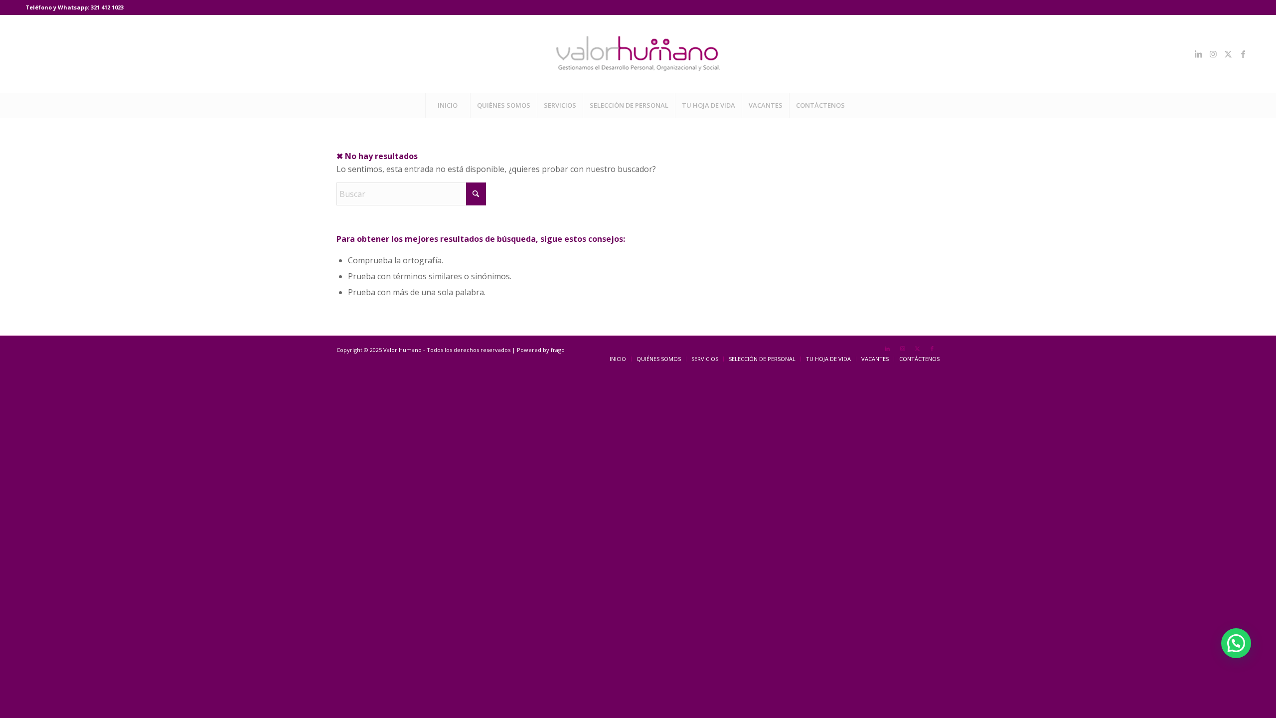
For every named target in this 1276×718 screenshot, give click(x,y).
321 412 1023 (107, 7)
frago (558, 350)
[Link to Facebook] (1243, 53)
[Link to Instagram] (1213, 53)
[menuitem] (447, 105)
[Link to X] (1228, 53)
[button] (1236, 643)
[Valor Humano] (638, 54)
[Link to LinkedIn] (1198, 53)
